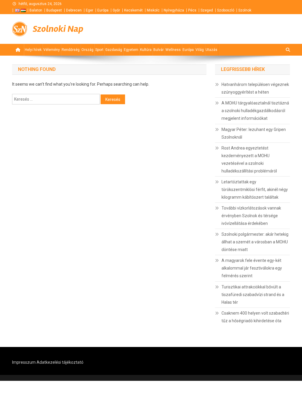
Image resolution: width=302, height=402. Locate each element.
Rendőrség (71, 50)
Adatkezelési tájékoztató (60, 362)
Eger (89, 10)
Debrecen (74, 10)
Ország (87, 50)
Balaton (35, 10)
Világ (200, 50)
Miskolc (153, 10)
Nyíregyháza (174, 10)
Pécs (192, 10)
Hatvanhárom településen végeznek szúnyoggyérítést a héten (255, 88)
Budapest (54, 10)
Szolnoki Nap (58, 28)
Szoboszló (225, 10)
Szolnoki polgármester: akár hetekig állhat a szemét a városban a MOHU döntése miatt (254, 242)
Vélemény (51, 50)
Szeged (207, 10)
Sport (99, 50)
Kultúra (146, 50)
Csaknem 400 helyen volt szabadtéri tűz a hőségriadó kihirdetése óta (255, 317)
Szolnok (244, 10)
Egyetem (131, 50)
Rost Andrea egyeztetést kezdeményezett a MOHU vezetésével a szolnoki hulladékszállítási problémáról (249, 159)
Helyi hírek (33, 50)
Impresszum (24, 362)
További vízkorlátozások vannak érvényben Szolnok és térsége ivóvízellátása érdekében (251, 216)
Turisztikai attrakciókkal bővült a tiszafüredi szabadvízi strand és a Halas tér (252, 295)
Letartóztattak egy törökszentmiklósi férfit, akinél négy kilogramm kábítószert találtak (254, 190)
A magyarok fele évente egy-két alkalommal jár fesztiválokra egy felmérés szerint (251, 268)
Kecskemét (133, 10)
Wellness (173, 50)
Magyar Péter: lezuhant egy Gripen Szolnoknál (253, 133)
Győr (116, 10)
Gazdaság (113, 50)
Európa (103, 10)
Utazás (211, 50)
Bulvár (158, 50)
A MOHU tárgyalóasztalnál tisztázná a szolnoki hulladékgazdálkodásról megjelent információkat (255, 111)
